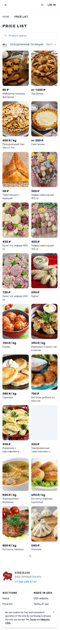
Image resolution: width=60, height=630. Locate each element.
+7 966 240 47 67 (25, 581)
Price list (7, 604)
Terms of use (41, 604)
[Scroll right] (53, 45)
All (4, 44)
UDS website (41, 598)
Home (6, 16)
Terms (33, 619)
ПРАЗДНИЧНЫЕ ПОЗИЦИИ (26, 44)
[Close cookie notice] (54, 612)
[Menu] (5, 5)
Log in (52, 4)
